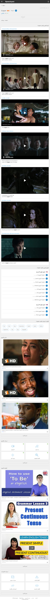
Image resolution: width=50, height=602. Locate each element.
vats (11, 162)
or (17, 160)
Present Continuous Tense (7, 529)
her (13, 160)
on (11, 160)
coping (41, 326)
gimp (6, 195)
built (3, 263)
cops (12, 329)
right (11, 195)
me (10, 160)
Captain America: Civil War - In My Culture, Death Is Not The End (15, 430)
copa (15, 326)
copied (28, 326)
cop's (9, 326)
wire (8, 127)
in (7, 195)
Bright (3, 58)
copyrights (24, 329)
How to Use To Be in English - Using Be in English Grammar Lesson (15, 497)
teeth (11, 196)
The (3, 127)
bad (4, 195)
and (13, 58)
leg (13, 195)
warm (3, 59)
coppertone (5, 329)
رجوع (4, 5)
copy (18, 329)
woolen (6, 59)
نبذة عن (33, 598)
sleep (16, 162)
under (3, 162)
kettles (10, 58)
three (5, 196)
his (9, 195)
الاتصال (36, 598)
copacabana (21, 326)
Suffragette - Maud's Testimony (7, 131)
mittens (10, 59)
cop (4, 326)
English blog (21, 598)
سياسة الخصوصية (27, 598)
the (6, 162)
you (6, 229)
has (12, 229)
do (4, 229)
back (15, 160)
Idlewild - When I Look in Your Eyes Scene (10, 398)
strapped (7, 160)
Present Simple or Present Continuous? (10, 560)
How (3, 229)
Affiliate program (15, 598)
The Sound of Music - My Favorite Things (9, 28)
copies (35, 326)
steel (14, 263)
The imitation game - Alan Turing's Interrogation (10, 233)
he (11, 229)
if (12, 162)
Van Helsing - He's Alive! (6, 165)
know (9, 229)
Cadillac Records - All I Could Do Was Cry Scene (11, 366)
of (4, 263)
